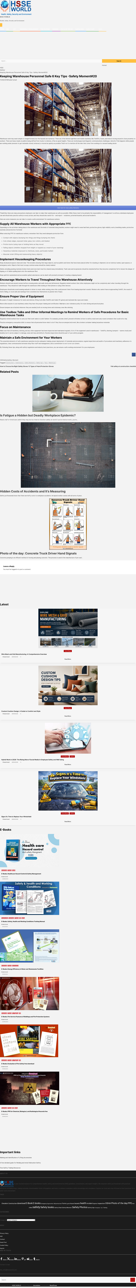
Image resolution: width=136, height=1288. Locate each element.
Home (2, 29)
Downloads (79, 29)
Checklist (5, 1203)
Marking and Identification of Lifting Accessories (16, 1157)
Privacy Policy (4, 1233)
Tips (46, 363)
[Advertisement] (68, 45)
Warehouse (52, 363)
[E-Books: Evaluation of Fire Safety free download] (29, 1041)
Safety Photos (79, 1207)
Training (55, 29)
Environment (15, 965)
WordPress (53, 1285)
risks (30, 1207)
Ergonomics (50, 1203)
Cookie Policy (4, 1245)
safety (36, 1207)
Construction (10, 363)
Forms (64, 1203)
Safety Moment (12, 360)
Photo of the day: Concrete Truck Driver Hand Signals (38, 553)
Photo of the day (119, 1203)
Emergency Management (29, 29)
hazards (77, 1203)
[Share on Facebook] (134, 356)
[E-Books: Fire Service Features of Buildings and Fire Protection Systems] (29, 993)
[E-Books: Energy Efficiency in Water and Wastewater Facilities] (29, 946)
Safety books (47, 1207)
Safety (5, 360)
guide (68, 1203)
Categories (3, 1220)
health (83, 1203)
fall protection (58, 1203)
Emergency (44, 1203)
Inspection (101, 1203)
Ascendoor (36, 1285)
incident (90, 1203)
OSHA (108, 1203)
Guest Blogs (68, 651)
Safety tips (39, 363)
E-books (37, 1203)
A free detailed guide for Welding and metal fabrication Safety (20, 1163)
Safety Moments (30, 363)
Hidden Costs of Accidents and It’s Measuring (33, 491)
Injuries (95, 1203)
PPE (14, 29)
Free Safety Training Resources (10, 1168)
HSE (7, 29)
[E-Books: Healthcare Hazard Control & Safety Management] (29, 850)
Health (13, 870)
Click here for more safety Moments (68, 208)
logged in (15, 569)
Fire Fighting (45, 29)
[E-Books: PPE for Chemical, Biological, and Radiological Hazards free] (29, 1088)
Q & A (100, 29)
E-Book (29, 1203)
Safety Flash (58, 1207)
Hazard (72, 1203)
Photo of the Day (67, 29)
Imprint (2, 1248)
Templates (97, 1207)
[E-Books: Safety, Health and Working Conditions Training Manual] (29, 898)
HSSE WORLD (5, 17)
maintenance (19, 363)
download (21, 1203)
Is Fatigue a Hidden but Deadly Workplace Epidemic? (38, 415)
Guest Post (90, 29)
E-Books (9, 870)
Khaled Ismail (12, 80)
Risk (133, 1203)
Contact (2, 1239)
